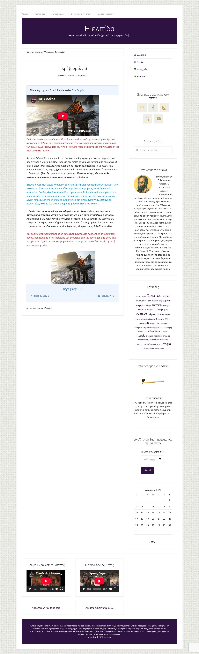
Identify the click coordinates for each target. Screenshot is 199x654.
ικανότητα (164, 324)
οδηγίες (140, 331)
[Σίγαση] (56, 588)
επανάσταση (140, 319)
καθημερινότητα (141, 327)
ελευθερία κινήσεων (146, 309)
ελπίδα (141, 314)
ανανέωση (146, 301)
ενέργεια (152, 314)
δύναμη (148, 306)
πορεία (141, 335)
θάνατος (160, 319)
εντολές (161, 315)
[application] (46, 581)
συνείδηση (145, 348)
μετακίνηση (167, 328)
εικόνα (156, 305)
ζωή (154, 318)
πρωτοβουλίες (153, 340)
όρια (162, 348)
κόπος (159, 328)
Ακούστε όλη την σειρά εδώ (46, 608)
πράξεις (149, 336)
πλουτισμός (165, 331)
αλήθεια (166, 296)
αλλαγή (139, 301)
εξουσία (167, 315)
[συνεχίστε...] (153, 417)
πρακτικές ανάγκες (162, 336)
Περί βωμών (78, 90)
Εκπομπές (49, 308)
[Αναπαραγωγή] (30, 588)
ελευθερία (165, 305)
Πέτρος (143, 296)
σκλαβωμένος (150, 344)
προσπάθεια (142, 340)
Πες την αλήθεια (153, 397)
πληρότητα (154, 331)
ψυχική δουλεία (155, 348)
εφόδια (149, 319)
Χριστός (154, 295)
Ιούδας (138, 296)
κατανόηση (152, 328)
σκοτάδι (159, 344)
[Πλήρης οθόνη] (61, 588)
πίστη (145, 331)
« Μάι (152, 542)
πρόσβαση (164, 340)
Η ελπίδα (99, 28)
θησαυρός (153, 323)
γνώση (155, 300)
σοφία (167, 344)
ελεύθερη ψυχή (162, 309)
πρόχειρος (139, 344)
